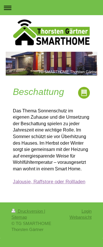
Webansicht (81, 217)
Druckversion (30, 211)
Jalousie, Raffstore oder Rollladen (49, 181)
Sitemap (19, 217)
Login (87, 211)
